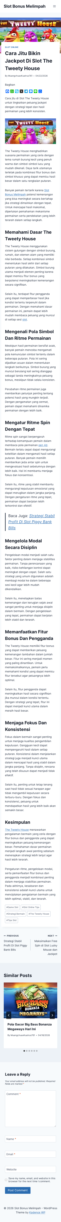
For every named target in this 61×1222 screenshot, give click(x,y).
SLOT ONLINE (11, 47)
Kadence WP (37, 1212)
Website (11, 1169)
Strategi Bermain (15, 914)
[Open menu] (54, 6)
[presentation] (30, 1000)
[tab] (24, 1051)
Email (10, 1154)
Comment (13, 1093)
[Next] (52, 1015)
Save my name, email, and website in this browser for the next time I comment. (31, 1180)
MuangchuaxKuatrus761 (20, 76)
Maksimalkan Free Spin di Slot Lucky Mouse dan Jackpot (45, 945)
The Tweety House (17, 829)
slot (24, 319)
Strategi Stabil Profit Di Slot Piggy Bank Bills (31, 522)
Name (11, 1139)
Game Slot (12, 907)
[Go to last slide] (8, 1015)
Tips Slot (11, 920)
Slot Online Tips (30, 907)
